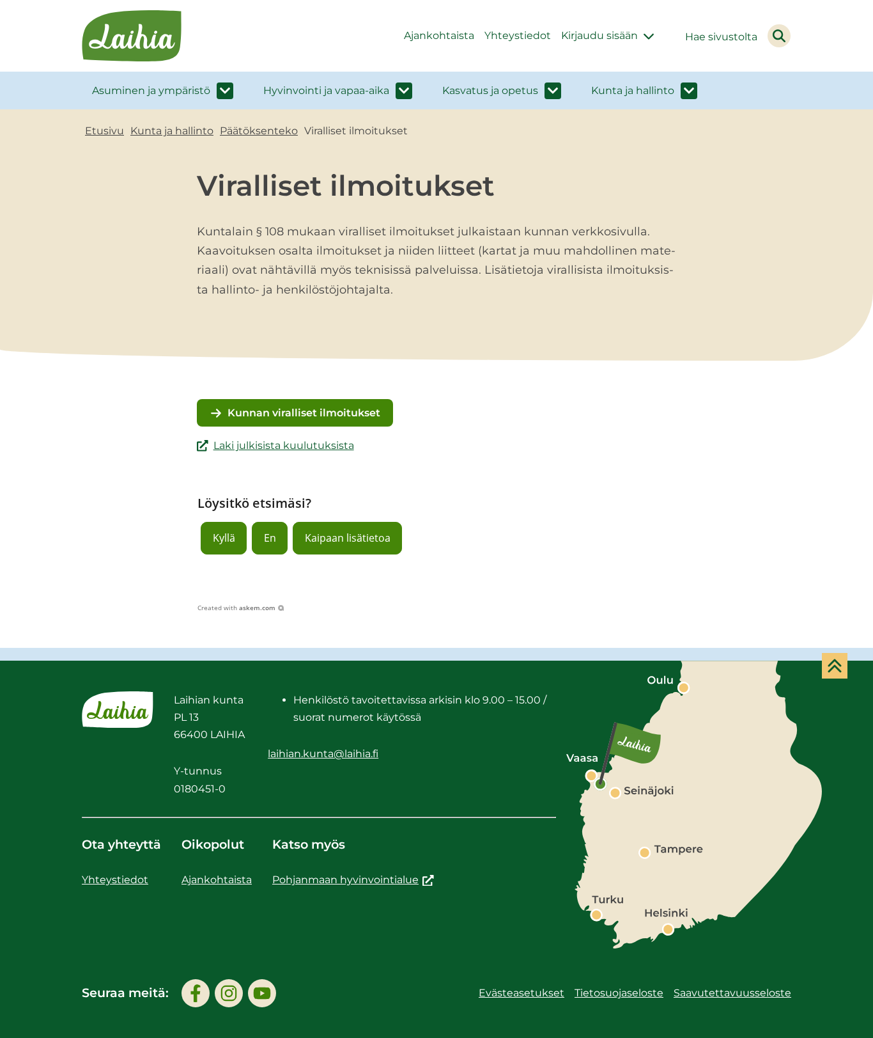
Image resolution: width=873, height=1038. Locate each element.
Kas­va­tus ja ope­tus (490, 90)
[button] (224, 538)
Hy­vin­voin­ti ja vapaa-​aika (326, 90)
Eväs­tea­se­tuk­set (521, 993)
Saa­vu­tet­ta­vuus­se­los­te (732, 993)
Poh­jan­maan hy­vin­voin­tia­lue (353, 880)
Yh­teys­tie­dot (517, 35)
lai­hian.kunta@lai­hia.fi (323, 754)
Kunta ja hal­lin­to (632, 90)
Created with (236, 607)
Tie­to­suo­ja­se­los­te (619, 993)
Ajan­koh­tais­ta (439, 35)
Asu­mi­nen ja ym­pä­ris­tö (151, 90)
